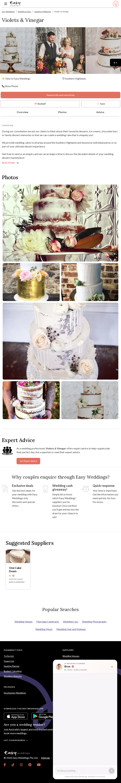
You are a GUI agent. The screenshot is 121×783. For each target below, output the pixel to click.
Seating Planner (11, 666)
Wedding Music (44, 629)
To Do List (9, 656)
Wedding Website (13, 676)
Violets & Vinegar (61, 11)
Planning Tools (13, 650)
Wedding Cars (70, 621)
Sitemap (45, 757)
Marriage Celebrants (47, 621)
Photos (62, 112)
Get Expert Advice (28, 461)
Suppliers (67, 650)
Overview (22, 112)
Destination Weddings (15, 693)
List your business (14, 740)
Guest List (9, 661)
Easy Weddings (8, 11)
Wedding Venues (23, 621)
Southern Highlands (42, 11)
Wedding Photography (94, 621)
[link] (5, 765)
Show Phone (11, 86)
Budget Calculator (13, 671)
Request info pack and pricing (60, 95)
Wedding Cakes (24, 11)
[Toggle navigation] (5, 4)
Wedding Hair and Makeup (71, 629)
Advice (100, 112)
